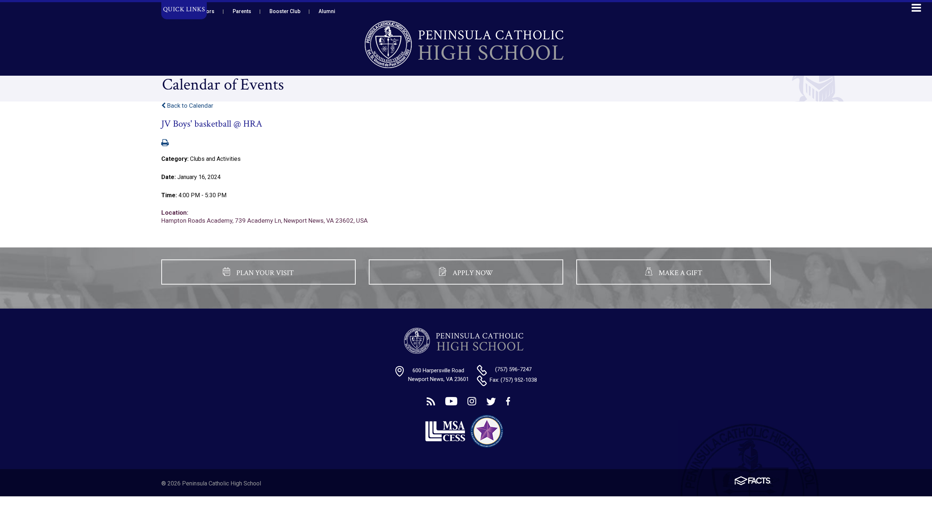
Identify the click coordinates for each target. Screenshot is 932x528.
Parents (242, 11)
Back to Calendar (189, 105)
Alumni (327, 11)
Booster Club (284, 11)
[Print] (165, 143)
